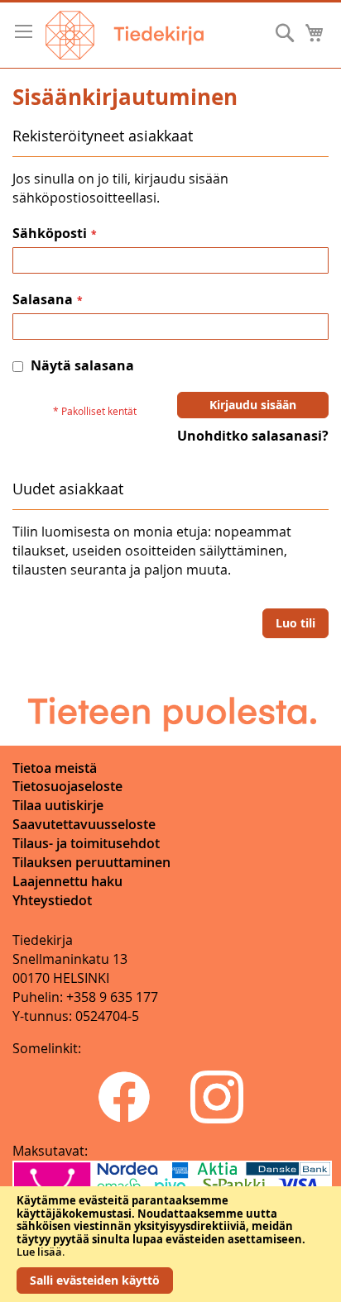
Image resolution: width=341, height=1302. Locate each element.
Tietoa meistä (54, 768)
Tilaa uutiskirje (57, 805)
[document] (170, 1244)
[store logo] (125, 35)
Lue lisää (39, 1251)
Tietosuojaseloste (67, 786)
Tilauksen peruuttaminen (91, 862)
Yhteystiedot (52, 900)
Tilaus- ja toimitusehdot (86, 843)
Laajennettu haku (67, 881)
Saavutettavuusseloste (84, 824)
